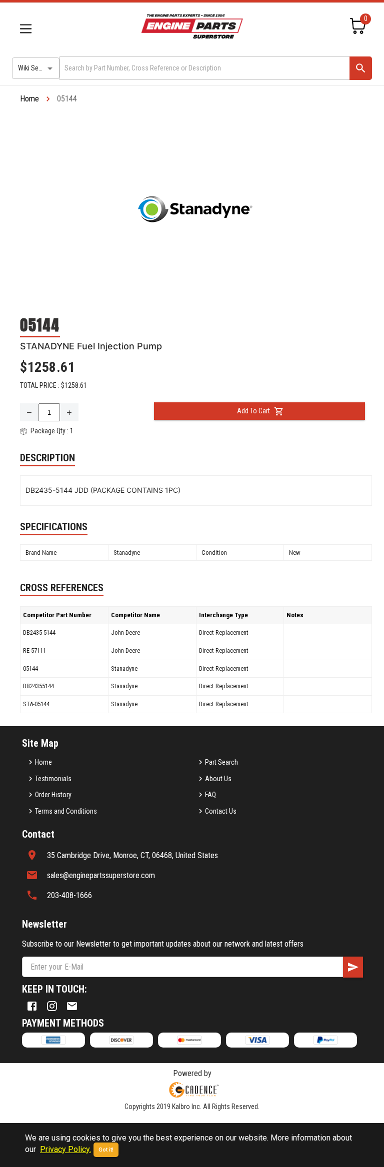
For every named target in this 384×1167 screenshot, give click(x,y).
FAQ (210, 795)
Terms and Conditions (66, 811)
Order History (53, 795)
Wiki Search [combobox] (34, 68)
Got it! (106, 1150)
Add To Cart (253, 411)
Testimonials (53, 779)
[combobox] (204, 68)
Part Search (221, 762)
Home (29, 98)
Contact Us (220, 811)
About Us (218, 779)
